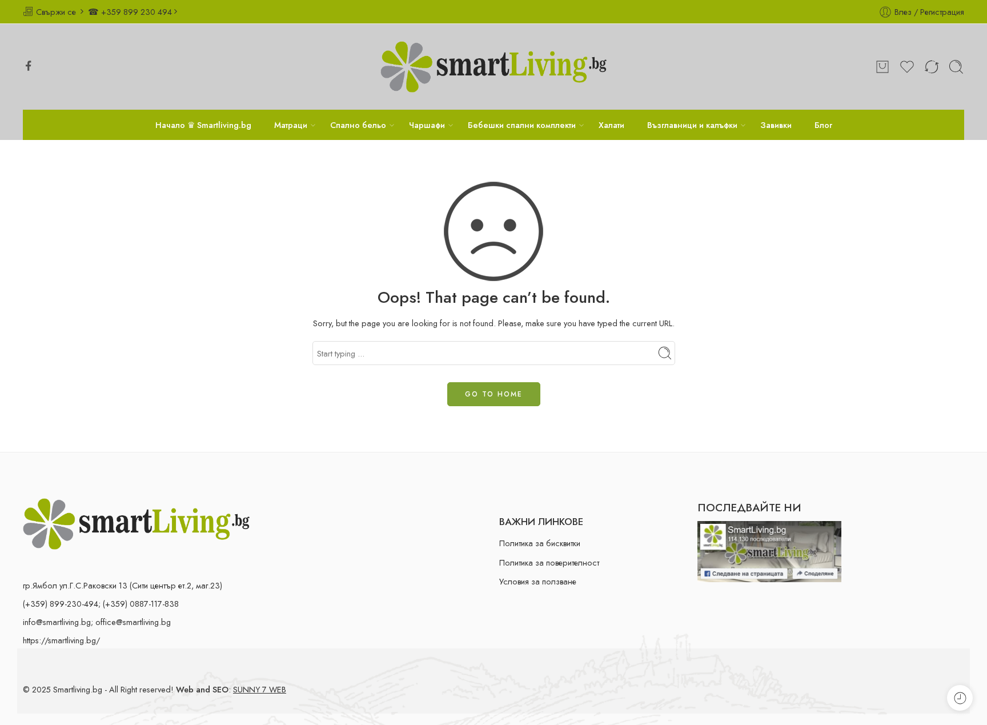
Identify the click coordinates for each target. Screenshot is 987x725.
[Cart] (882, 67)
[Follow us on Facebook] (28, 65)
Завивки (776, 125)
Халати (611, 125)
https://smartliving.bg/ (61, 640)
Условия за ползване (537, 581)
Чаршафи (427, 125)
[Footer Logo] (136, 523)
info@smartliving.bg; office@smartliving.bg (97, 622)
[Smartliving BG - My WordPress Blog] (493, 67)
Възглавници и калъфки (692, 125)
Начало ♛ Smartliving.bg (203, 125)
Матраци (290, 125)
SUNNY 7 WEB (259, 689)
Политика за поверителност (549, 562)
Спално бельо (358, 125)
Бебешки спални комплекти (522, 125)
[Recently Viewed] (960, 698)
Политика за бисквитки (539, 543)
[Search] (956, 67)
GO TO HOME (494, 394)
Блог (823, 125)
